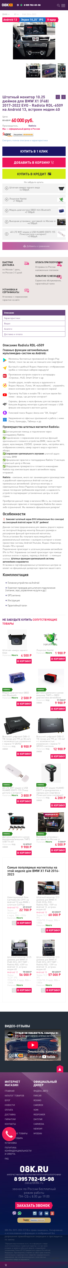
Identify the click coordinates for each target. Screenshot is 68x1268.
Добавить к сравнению (37, 246)
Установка (11, 1142)
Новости (10, 1104)
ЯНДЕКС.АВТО (41, 1090)
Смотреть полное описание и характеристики (25, 140)
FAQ (7, 1158)
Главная (9, 1090)
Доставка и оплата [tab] (13, 334)
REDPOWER (39, 1114)
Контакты (10, 1123)
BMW (5, 14)
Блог (7, 1100)
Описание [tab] (9, 312)
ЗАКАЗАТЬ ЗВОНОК (33, 1205)
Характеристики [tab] (12, 318)
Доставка (10, 1114)
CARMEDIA (39, 1123)
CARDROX (38, 1104)
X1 (15, 14)
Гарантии (10, 1119)
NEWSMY (38, 1128)
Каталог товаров (14, 1095)
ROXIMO (37, 1100)
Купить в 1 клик (34, 151)
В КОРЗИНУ (24, 661)
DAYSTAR (38, 1119)
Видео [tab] (7, 323)
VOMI (36, 1109)
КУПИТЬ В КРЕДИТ (31, 174)
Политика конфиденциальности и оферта (18, 1150)
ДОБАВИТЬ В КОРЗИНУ (32, 162)
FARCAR (37, 1095)
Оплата (9, 1109)
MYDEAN (38, 1133)
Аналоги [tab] (8, 328)
